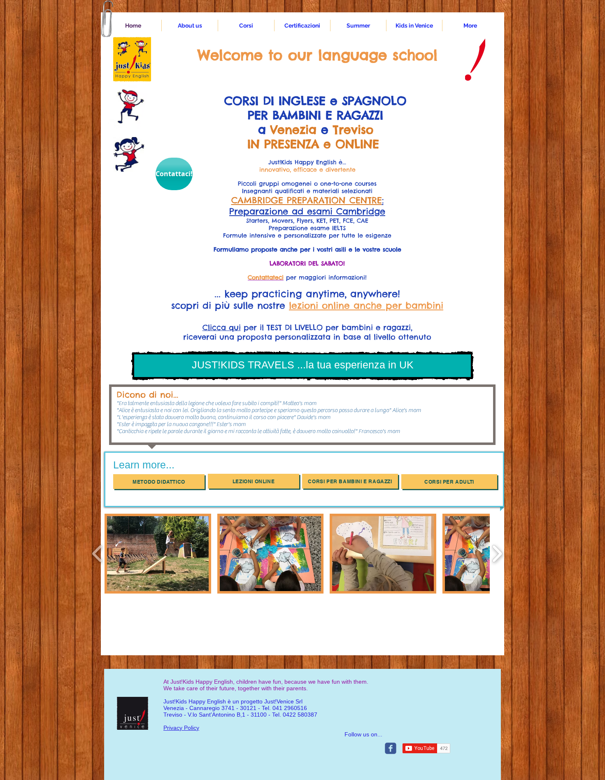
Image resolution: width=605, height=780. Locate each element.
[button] (190, 25)
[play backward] (97, 553)
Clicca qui (221, 327)
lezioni (303, 305)
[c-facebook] (390, 748)
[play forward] (497, 553)
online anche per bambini (380, 305)
